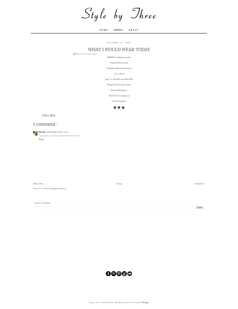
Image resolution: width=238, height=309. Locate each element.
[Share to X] (48, 115)
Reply (41, 139)
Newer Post (39, 184)
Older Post (199, 184)
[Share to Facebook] (51, 115)
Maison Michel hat (119, 90)
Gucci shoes (119, 74)
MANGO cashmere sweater (119, 57)
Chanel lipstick (119, 101)
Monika (42, 132)
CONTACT (118, 30)
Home (119, 184)
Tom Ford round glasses (119, 95)
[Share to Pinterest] (54, 115)
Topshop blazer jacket (119, 63)
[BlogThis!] (46, 115)
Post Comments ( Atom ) (55, 188)
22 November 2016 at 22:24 (57, 132)
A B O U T (133, 30)
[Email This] (43, 115)
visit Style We (126, 79)
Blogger (145, 302)
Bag (106, 79)
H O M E (103, 30)
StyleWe (116, 79)
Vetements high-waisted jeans (119, 68)
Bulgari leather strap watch (119, 84)
